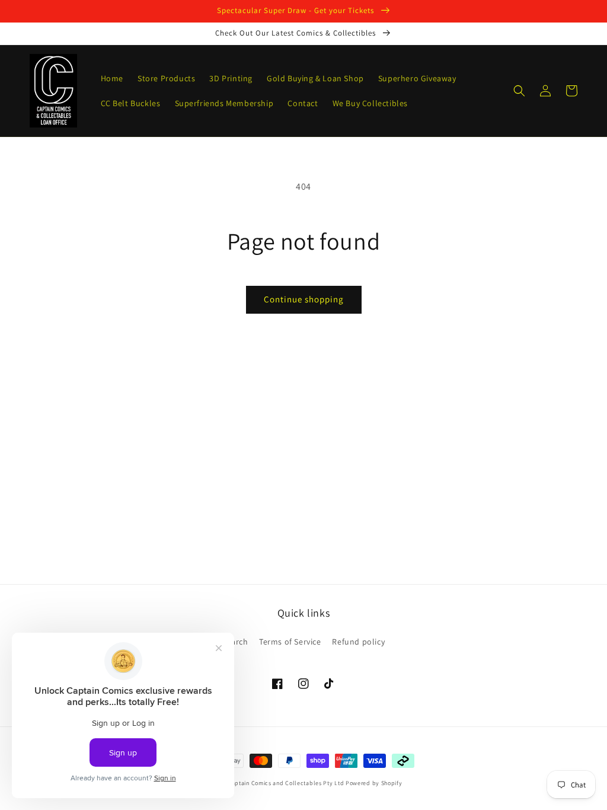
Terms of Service (290, 641)
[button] (519, 91)
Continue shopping (304, 299)
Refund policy (358, 641)
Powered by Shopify (374, 783)
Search (235, 641)
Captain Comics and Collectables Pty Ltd (286, 783)
